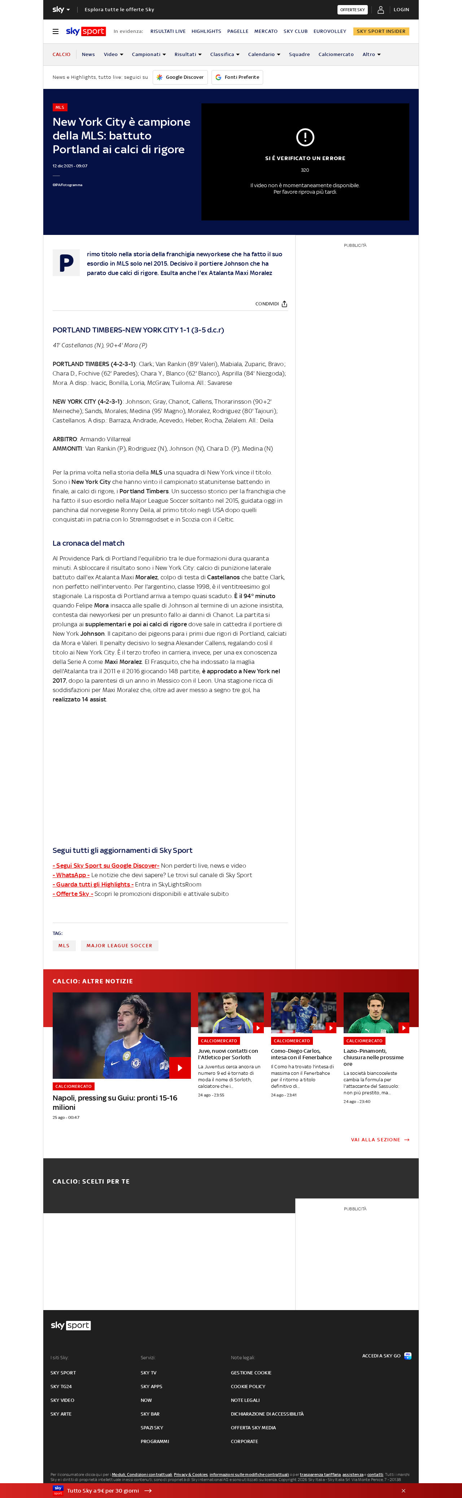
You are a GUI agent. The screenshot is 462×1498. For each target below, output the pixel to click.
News (88, 54)
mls (64, 945)
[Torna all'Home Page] (86, 31)
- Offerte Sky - (73, 893)
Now (146, 1400)
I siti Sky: (60, 1357)
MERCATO (266, 31)
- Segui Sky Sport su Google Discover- (106, 865)
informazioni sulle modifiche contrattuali (249, 1474)
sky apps (152, 1386)
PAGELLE (238, 31)
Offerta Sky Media (253, 1427)
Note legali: (243, 1357)
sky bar (150, 1414)
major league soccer (120, 945)
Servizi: (148, 1357)
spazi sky (152, 1427)
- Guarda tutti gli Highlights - (93, 884)
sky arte (61, 1414)
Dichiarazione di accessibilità (267, 1414)
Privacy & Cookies (191, 1474)
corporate (244, 1441)
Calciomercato (336, 54)
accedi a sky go (381, 1355)
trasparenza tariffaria (320, 1474)
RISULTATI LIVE (168, 31)
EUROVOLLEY (330, 31)
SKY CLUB (296, 31)
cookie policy (248, 1386)
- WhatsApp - (71, 875)
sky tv (148, 1372)
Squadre (299, 54)
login (401, 9)
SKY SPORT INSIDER (381, 31)
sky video (62, 1400)
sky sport (63, 1372)
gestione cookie (251, 1372)
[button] (220, 1491)
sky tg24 (61, 1386)
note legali (245, 1400)
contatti (375, 1474)
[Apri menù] (55, 31)
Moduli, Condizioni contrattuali (142, 1474)
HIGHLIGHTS (207, 31)
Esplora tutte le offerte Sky (119, 9)
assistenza (353, 1474)
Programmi (155, 1441)
